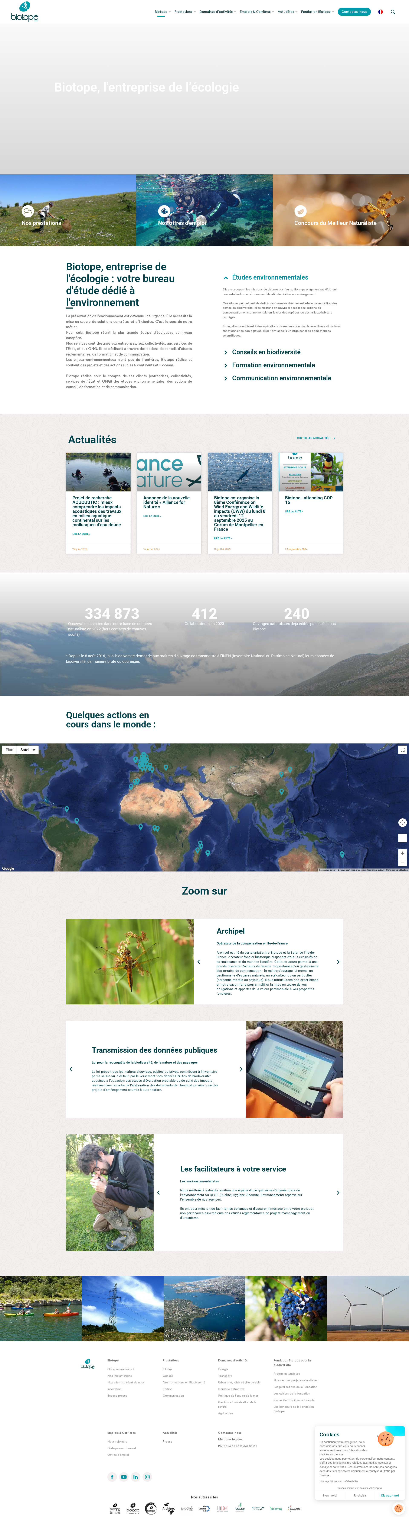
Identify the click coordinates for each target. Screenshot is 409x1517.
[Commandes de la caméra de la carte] (402, 822)
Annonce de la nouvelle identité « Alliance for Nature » (166, 502)
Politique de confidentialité (237, 1446)
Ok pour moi (390, 1495)
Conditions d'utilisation (397, 870)
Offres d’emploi (118, 1454)
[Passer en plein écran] (402, 750)
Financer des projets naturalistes (296, 1380)
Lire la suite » (81, 533)
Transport (225, 1375)
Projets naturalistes (287, 1373)
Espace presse (117, 1395)
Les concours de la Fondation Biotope (294, 1409)
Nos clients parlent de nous (126, 1382)
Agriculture (225, 1413)
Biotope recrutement (121, 1448)
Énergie (223, 1369)
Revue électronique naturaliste (294, 1400)
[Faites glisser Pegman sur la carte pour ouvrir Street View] (402, 838)
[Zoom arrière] (402, 862)
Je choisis (360, 1495)
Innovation (114, 1389)
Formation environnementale (273, 365)
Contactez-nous (354, 11)
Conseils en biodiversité (266, 352)
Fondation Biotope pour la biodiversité (292, 1363)
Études (167, 1369)
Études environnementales (270, 277)
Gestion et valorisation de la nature (237, 1404)
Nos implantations (119, 1375)
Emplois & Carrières (255, 11)
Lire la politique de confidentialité (339, 1481)
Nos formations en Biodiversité (184, 1382)
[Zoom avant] (402, 853)
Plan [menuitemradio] (9, 750)
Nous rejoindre (117, 1441)
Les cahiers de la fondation (292, 1393)
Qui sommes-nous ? (120, 1369)
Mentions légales (230, 1439)
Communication (173, 1395)
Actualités (286, 11)
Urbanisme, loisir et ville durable (239, 1382)
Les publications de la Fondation (295, 1387)
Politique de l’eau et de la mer (238, 1395)
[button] (281, 277)
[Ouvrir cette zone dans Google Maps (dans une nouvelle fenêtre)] (8, 868)
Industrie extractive (231, 1389)
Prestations (183, 11)
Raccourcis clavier (327, 870)
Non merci (330, 1495)
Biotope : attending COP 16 (309, 500)
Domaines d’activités (216, 11)
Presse (167, 1441)
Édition (167, 1389)
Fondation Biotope (316, 11)
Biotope (161, 11)
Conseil (168, 1375)
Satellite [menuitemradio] (27, 750)
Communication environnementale (281, 378)
